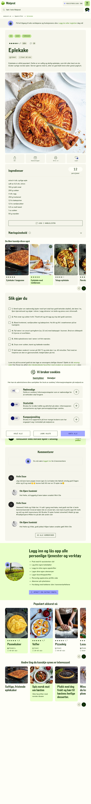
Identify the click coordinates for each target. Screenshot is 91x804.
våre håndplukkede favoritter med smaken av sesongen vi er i (52, 365)
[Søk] (4, 9)
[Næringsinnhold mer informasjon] (29, 233)
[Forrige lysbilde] (79, 288)
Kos (11, 36)
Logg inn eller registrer (68, 23)
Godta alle (72, 433)
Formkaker (26, 36)
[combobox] (42, 9)
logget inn (47, 461)
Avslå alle (18, 433)
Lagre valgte (45, 433)
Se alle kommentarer (45, 535)
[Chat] (87, 9)
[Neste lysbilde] (84, 288)
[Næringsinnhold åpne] (45, 232)
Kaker (18, 36)
